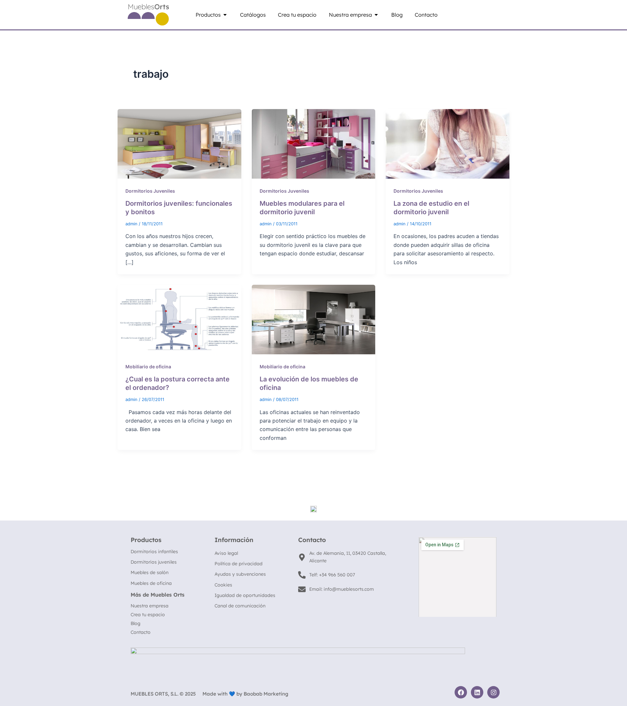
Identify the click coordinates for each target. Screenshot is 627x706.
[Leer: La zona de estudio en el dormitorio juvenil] (447, 143)
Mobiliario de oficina (148, 366)
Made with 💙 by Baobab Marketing (245, 694)
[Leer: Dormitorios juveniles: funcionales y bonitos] (179, 143)
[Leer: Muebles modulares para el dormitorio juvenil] (314, 143)
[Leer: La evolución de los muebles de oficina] (314, 319)
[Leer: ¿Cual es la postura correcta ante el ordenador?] (179, 319)
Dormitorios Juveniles (150, 191)
